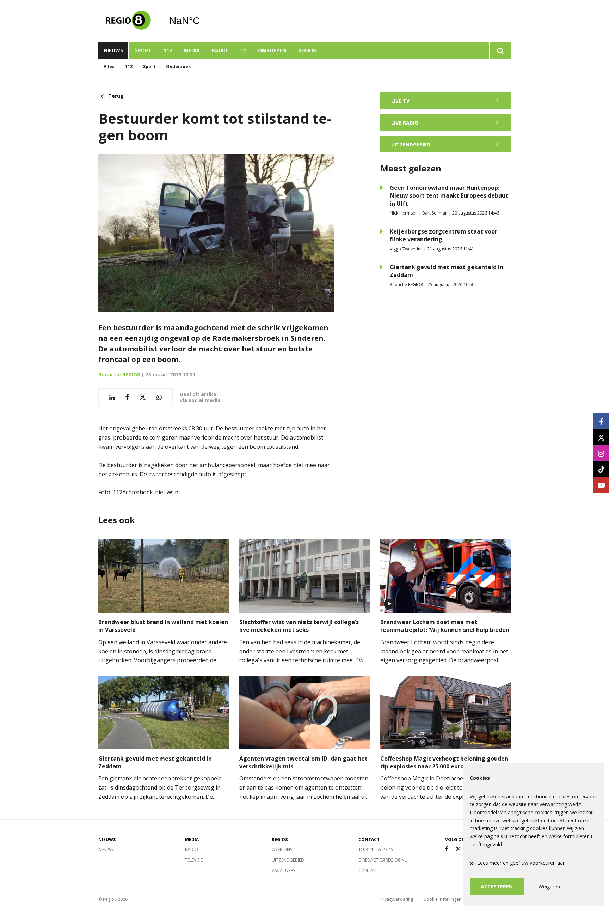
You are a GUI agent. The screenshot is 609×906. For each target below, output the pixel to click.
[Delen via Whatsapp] (159, 397)
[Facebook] (446, 849)
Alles (109, 67)
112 (168, 50)
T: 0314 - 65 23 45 (375, 849)
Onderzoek (178, 67)
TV (242, 50)
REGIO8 (307, 50)
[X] (458, 849)
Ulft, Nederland (202, 21)
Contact (368, 871)
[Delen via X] (142, 397)
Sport (143, 50)
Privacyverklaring (396, 899)
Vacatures (283, 871)
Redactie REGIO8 (119, 374)
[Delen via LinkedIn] (112, 397)
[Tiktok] (601, 469)
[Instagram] (601, 453)
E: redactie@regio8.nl (382, 860)
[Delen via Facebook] (127, 397)
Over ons (282, 849)
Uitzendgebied (288, 860)
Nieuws (113, 50)
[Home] (128, 21)
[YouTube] (601, 485)
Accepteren (497, 886)
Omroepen (272, 50)
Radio (219, 50)
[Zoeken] (500, 50)
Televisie (194, 860)
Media (192, 50)
